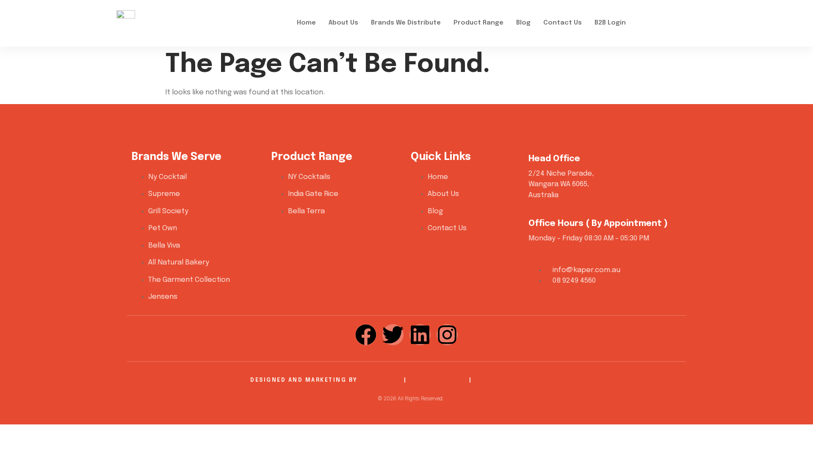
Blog (523, 22)
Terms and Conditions (518, 380)
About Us (343, 22)
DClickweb (381, 380)
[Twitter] (393, 334)
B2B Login (610, 22)
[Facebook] (365, 334)
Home (306, 22)
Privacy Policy (438, 380)
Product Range (478, 22)
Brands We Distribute (406, 22)
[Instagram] (447, 334)
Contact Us (562, 22)
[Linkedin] (420, 334)
